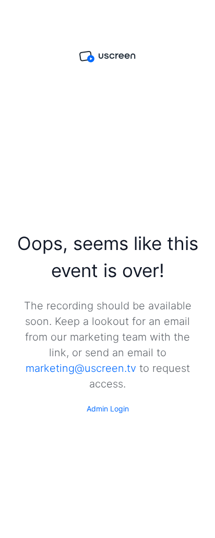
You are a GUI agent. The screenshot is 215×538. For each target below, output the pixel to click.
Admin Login (108, 408)
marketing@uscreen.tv (81, 368)
